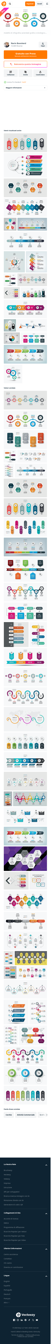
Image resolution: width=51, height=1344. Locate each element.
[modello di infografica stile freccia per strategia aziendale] (12, 1029)
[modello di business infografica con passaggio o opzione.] (17, 340)
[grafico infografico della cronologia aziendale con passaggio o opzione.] (18, 237)
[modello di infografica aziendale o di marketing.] (19, 386)
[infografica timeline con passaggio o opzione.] (16, 722)
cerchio (9, 1318)
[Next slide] (41, 1318)
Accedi (39, 4)
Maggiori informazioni (14, 87)
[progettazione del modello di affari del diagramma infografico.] (10, 373)
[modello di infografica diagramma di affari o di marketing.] (25, 164)
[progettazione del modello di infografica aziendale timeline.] (25, 988)
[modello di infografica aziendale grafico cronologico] (25, 856)
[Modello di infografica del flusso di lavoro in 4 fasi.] (14, 297)
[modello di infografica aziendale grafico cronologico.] (25, 142)
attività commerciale (26, 1318)
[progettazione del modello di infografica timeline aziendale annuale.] (25, 427)
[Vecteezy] (3, 3)
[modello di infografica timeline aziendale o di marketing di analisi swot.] (16, 1189)
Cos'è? (24, 82)
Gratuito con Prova (25, 54)
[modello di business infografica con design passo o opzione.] (25, 206)
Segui (43, 46)
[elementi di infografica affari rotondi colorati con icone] (25, 833)
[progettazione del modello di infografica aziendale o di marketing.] (25, 356)
